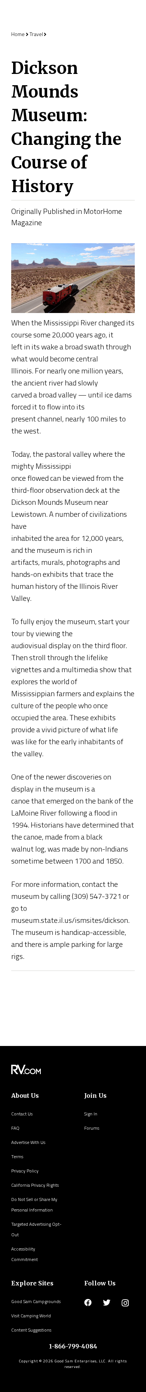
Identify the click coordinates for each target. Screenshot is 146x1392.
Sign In (90, 1113)
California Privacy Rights (35, 1185)
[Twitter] (106, 1302)
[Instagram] (125, 1303)
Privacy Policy (25, 1170)
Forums (91, 1128)
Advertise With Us (28, 1142)
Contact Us (22, 1113)
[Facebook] (88, 1302)
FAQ (15, 1128)
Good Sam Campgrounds (36, 1301)
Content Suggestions (31, 1329)
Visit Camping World (31, 1315)
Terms (17, 1156)
